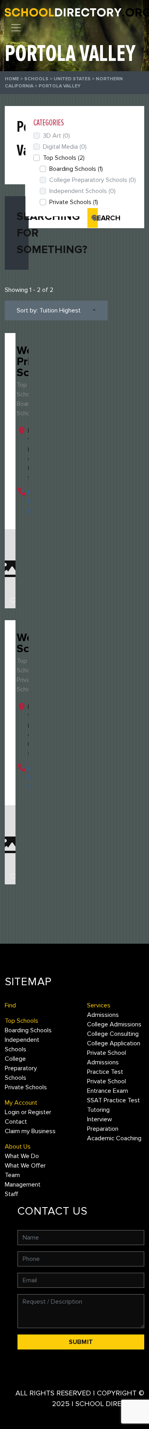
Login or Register (28, 1112)
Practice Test (105, 1072)
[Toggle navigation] (16, 28)
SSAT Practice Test (113, 1100)
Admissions (103, 1015)
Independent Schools (82, 191)
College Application (113, 1043)
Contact (16, 1122)
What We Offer (25, 1166)
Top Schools (64, 158)
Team (12, 1175)
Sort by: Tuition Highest (49, 310)
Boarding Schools (76, 169)
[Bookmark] (13, 600)
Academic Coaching (114, 1138)
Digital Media (65, 147)
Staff (11, 1194)
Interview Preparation (102, 1124)
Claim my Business (30, 1131)
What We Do (22, 1156)
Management (23, 1185)
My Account (21, 1103)
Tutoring (98, 1110)
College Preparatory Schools (92, 180)
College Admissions (114, 1024)
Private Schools (73, 202)
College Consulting (113, 1034)
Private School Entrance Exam (107, 1086)
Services (98, 1005)
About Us (18, 1147)
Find (10, 1005)
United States (72, 79)
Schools (36, 79)
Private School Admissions (106, 1057)
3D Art (56, 136)
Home (12, 79)
